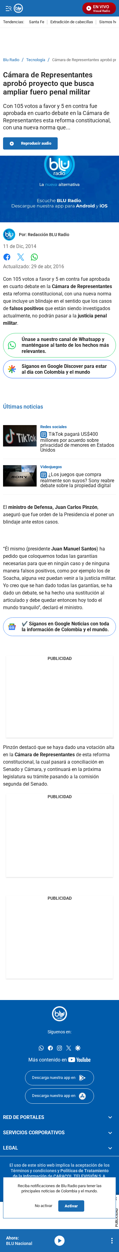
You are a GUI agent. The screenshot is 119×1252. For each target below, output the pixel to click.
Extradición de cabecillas (71, 22)
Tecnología (35, 60)
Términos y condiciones (33, 1170)
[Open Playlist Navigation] (112, 1241)
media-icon (59, 1240)
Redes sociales (53, 426)
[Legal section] (110, 1148)
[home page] (59, 1013)
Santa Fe (36, 22)
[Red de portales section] (110, 1117)
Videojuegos (51, 467)
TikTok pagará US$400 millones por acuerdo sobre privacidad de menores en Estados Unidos (77, 442)
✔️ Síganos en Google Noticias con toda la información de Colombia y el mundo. (65, 626)
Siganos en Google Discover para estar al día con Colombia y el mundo (64, 369)
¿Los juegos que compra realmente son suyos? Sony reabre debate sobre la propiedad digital (77, 480)
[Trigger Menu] (8, 8)
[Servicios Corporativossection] (110, 1132)
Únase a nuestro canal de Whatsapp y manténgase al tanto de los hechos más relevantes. (65, 345)
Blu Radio (11, 60)
